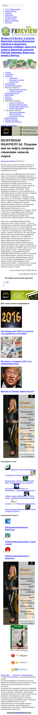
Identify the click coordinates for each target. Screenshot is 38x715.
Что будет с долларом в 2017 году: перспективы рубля (16, 362)
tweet (7, 282)
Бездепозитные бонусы (13, 86)
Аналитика (9, 74)
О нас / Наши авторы (12, 9)
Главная (8, 72)
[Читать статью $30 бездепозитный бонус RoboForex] (7, 523)
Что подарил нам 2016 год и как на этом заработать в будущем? (17, 332)
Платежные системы (16, 116)
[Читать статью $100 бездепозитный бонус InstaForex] (7, 552)
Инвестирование (11, 118)
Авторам (8, 13)
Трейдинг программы (17, 112)
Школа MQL (9, 95)
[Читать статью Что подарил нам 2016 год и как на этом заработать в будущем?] (11, 327)
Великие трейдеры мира (18, 105)
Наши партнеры (11, 11)
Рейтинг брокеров (11, 120)
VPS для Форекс (15, 114)
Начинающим (10, 84)
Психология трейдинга (13, 122)
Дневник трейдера (16, 91)
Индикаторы (13, 82)
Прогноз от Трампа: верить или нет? (18, 391)
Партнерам (9, 15)
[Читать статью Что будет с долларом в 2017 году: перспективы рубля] (11, 357)
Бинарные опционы (12, 93)
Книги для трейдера (16, 103)
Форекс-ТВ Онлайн (16, 108)
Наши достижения (11, 21)
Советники (13, 78)
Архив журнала (10, 19)
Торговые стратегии (16, 80)
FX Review (14, 677)
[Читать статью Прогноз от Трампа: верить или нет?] (11, 387)
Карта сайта (5, 675)
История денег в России (13, 481)
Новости (8, 97)
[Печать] (12, 161)
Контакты (8, 22)
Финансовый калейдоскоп (18, 106)
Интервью (8, 99)
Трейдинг (8, 76)
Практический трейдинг (18, 89)
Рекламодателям (11, 17)
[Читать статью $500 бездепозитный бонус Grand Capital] (7, 537)
